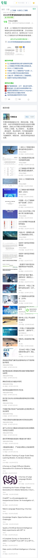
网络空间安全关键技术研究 (12, 381)
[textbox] (22, 3)
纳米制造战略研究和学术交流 (13, 390)
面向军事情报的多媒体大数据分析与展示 (17, 439)
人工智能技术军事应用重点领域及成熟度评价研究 (26, 170)
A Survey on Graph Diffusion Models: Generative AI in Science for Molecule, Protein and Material (17, 468)
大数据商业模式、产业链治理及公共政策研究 (18, 447)
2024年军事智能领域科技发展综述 (19, 42)
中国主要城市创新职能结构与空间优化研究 (18, 420)
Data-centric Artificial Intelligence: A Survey (19, 549)
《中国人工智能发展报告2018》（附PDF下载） (26, 330)
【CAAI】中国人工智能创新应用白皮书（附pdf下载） (27, 351)
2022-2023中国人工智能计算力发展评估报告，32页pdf (27, 213)
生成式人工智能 (22, 10)
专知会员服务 (13, 21)
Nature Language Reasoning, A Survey (17, 509)
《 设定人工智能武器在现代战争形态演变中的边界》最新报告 (27, 149)
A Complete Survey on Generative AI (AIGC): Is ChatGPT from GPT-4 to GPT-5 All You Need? (18, 541)
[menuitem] (3, 9)
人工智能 (13, 10)
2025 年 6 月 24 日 (9, 12)
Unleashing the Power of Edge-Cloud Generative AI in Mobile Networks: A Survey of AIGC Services (19, 490)
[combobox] (22, 3)
